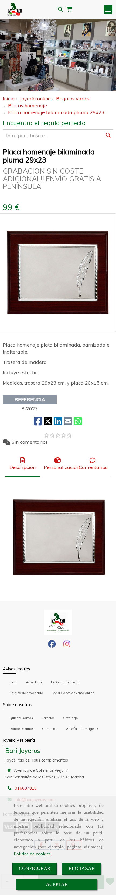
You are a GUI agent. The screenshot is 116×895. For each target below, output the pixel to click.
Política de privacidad (26, 693)
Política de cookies (32, 854)
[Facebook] (52, 645)
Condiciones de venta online (73, 693)
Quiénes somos (21, 718)
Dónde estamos (21, 729)
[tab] (22, 464)
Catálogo (70, 718)
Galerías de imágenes (82, 729)
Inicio (13, 682)
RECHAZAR (82, 868)
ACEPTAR (57, 884)
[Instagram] (67, 645)
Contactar (49, 729)
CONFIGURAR (34, 868)
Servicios (48, 718)
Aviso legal (34, 682)
